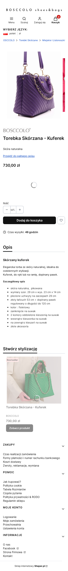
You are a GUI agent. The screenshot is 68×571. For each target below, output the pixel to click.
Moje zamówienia (13, 520)
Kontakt (7, 555)
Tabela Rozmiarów (14, 489)
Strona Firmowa (13, 552)
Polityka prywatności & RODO (21, 497)
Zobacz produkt (19, 428)
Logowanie (9, 516)
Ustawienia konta (13, 528)
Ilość (6, 203)
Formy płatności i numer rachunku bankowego (31, 458)
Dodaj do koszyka (29, 220)
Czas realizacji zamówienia (19, 454)
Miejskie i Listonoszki (53, 40)
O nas (6, 544)
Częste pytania (12, 493)
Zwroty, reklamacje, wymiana (21, 465)
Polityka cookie (12, 485)
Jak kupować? (12, 481)
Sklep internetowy (30, 566)
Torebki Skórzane (28, 40)
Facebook (9, 548)
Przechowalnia (12, 524)
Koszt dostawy (12, 461)
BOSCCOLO (8, 40)
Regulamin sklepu (14, 500)
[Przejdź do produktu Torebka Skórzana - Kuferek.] (34, 380)
